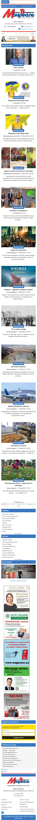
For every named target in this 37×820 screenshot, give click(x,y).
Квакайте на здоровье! (18, 210)
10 (18, 504)
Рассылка (30, 29)
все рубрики (18, 533)
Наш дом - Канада (8, 514)
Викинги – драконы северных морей (18, 290)
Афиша (4, 523)
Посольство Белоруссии (10, 758)
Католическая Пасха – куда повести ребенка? (18, 484)
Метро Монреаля (8, 766)
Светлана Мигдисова (9, 546)
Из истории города (18, 329)
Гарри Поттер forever (18, 250)
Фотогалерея (7, 562)
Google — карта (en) (9, 750)
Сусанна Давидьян (8, 553)
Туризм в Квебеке (8, 762)
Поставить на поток (18, 446)
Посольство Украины (9, 756)
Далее (31, 504)
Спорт (4, 531)
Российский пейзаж (8, 518)
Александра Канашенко (9, 542)
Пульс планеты (7, 525)
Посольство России (9, 754)
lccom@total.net (28, 26)
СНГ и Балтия (6, 521)
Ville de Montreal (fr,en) (10, 752)
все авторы (18, 559)
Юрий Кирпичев (7, 551)
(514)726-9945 (11, 26)
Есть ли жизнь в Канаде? (10, 516)
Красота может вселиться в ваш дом (18, 171)
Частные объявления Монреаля (26, 803)
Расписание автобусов (10, 764)
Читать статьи (24, 800)
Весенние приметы (18, 367)
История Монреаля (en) (10, 748)
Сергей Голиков (7, 540)
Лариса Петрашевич (8, 555)
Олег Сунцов (18, 67)
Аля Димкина (6, 548)
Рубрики (5, 510)
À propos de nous (6, 802)
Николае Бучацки (7, 557)
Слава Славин (7, 544)
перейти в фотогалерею (18, 581)
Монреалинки (6, 527)
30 (24, 504)
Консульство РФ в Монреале (12, 760)
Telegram (23, 29)
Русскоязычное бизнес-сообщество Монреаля (27, 810)
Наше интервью (7, 529)
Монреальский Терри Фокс (18, 100)
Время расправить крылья (18, 406)
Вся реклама (24, 807)
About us (4, 805)
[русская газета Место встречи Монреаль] (18, 782)
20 (21, 504)
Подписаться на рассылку (6, 808)
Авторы (5, 536)
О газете (4, 800)
